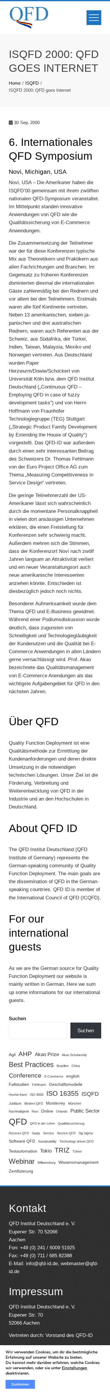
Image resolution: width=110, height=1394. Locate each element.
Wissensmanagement (78, 1162)
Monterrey (55, 1103)
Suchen (17, 1018)
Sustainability (47, 1141)
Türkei (77, 1151)
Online (47, 1111)
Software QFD (22, 1141)
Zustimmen (20, 1384)
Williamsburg (46, 1162)
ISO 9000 (36, 1094)
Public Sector (85, 1111)
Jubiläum (15, 1103)
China (76, 1066)
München (74, 1103)
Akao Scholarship (74, 1055)
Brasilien (63, 1066)
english (72, 1076)
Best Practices (31, 1064)
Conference (25, 1075)
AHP (25, 1054)
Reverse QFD (19, 1133)
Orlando (61, 1111)
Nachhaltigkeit (19, 1111)
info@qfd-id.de (42, 1263)
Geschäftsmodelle (65, 1084)
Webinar (22, 1161)
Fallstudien (19, 1084)
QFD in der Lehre (42, 1123)
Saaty (36, 1133)
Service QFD (66, 1133)
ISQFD (90, 1094)
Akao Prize (47, 1054)
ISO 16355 (62, 1093)
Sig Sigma (86, 1133)
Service (48, 1133)
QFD (18, 1121)
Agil (12, 1054)
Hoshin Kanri (18, 1094)
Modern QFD (33, 1103)
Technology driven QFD (77, 1141)
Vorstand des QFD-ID (69, 1335)
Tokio (46, 1151)
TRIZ (62, 1150)
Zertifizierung (21, 1171)
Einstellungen (74, 1368)
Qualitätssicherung (71, 1123)
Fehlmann (39, 1084)
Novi (35, 1111)
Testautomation (23, 1151)
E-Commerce (53, 1076)
